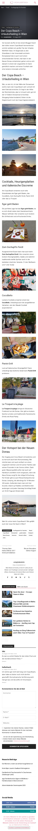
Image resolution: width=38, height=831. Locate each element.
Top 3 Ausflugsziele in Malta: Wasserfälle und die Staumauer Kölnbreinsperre (24, 604)
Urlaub (30, 535)
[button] (3, 2)
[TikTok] (25, 577)
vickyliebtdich (7, 37)
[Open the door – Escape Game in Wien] (7, 594)
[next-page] (6, 640)
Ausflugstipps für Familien (18, 7)
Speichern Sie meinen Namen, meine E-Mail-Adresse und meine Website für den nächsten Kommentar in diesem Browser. (17, 730)
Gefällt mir (31, 802)
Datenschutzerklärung (21, 741)
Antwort (4, 661)
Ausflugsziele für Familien (20, 530)
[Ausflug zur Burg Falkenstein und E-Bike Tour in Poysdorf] (7, 632)
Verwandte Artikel (9, 587)
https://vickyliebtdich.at (19, 565)
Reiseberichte (6, 625)
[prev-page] (3, 640)
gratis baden (23, 533)
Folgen (32, 807)
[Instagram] (12, 577)
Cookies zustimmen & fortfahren (19, 827)
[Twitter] (29, 577)
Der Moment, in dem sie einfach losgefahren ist (17, 764)
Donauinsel (14, 533)
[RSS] (21, 577)
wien (4, 537)
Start (2, 7)
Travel (7, 7)
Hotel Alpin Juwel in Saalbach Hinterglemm (16, 768)
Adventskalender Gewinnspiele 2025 (14, 785)
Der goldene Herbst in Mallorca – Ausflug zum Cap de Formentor (24, 623)
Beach (30, 530)
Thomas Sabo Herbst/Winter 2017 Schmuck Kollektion (8, 551)
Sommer (14, 535)
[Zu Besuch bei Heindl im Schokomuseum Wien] (7, 613)
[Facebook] (8, 577)
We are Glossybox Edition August (30, 550)
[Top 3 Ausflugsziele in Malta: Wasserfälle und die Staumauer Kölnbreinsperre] (7, 603)
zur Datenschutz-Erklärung (20, 825)
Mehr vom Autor (22, 587)
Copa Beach (6, 533)
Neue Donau (6, 535)
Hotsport (30, 533)
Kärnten (4, 606)
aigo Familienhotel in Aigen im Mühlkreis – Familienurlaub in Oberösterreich (15, 780)
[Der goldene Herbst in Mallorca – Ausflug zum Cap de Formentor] (7, 623)
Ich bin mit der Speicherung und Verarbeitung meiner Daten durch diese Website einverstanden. (18, 739)
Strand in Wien (23, 535)
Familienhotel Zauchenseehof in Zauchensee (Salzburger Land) (16, 773)
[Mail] (17, 577)
